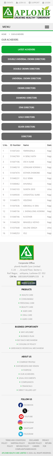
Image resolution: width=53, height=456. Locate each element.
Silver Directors (26, 127)
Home (3, 34)
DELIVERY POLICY (35, 443)
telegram (28, 434)
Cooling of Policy (27, 344)
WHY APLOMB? (27, 332)
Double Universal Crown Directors (26, 59)
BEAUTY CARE (27, 307)
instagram (28, 422)
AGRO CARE (27, 319)
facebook (28, 405)
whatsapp (28, 428)
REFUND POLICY (22, 446)
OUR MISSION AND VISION (27, 366)
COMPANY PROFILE (27, 362)
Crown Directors (26, 88)
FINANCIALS (27, 386)
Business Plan (27, 336)
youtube (28, 416)
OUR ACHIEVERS (27, 374)
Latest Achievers (26, 49)
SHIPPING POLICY (18, 443)
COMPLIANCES (27, 382)
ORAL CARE (27, 315)
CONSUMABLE (27, 299)
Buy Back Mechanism (27, 340)
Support (35, 2)
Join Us (22, 2)
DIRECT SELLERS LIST (27, 390)
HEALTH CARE (27, 295)
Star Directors (26, 107)
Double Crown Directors (26, 69)
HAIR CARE (27, 311)
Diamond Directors (26, 98)
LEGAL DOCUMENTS (27, 378)
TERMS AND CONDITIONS (16, 440)
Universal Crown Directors (26, 78)
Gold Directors (26, 117)
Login (47, 2)
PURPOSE (27, 370)
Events (10, 2)
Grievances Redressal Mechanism (27, 348)
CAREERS (36, 446)
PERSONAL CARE (27, 303)
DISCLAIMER (34, 440)
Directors (26, 136)
